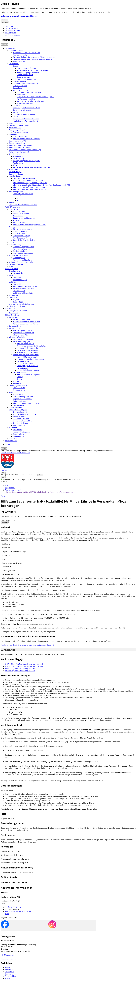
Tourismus (13, 297)
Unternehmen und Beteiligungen (21, 304)
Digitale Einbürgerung (21, 81)
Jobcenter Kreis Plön (20, 335)
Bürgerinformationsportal (22, 229)
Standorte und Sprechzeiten (23, 247)
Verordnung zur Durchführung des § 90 (20, 671)
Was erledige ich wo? (16, 130)
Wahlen (12, 266)
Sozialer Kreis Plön (16, 317)
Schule (19, 379)
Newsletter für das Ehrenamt (28, 352)
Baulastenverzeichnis (25, 75)
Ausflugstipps (18, 302)
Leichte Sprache (11, 444)
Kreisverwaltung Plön (17, 244)
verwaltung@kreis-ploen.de (18, 911)
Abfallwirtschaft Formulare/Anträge (26, 121)
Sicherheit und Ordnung (22, 110)
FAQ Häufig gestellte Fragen (27, 350)
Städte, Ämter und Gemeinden (24, 218)
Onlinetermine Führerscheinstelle (25, 83)
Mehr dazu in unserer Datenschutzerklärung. (19, 16)
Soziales (16, 112)
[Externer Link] (5, 924)
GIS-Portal (16, 106)
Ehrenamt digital (19, 273)
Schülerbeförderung (20, 423)
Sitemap (8, 978)
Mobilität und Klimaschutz (23, 293)
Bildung (20, 377)
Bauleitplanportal (23, 77)
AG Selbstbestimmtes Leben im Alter (26, 322)
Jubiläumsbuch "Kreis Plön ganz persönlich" (29, 225)
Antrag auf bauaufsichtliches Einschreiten (32, 70)
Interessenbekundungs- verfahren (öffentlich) (30, 183)
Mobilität (12, 282)
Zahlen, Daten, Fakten (21, 214)
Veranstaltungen (15, 172)
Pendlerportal (18, 163)
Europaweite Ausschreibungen (24, 178)
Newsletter (17, 383)
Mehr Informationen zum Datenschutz (15, 453)
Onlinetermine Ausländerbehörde (25, 79)
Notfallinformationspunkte (23, 194)
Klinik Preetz (17, 430)
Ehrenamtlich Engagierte (22, 341)
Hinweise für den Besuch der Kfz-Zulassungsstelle (35, 97)
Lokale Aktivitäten (23, 361)
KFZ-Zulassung (18, 158)
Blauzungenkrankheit (17, 143)
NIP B (19, 198)
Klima (11, 275)
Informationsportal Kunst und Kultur (27, 403)
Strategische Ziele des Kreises (24, 240)
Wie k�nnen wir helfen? (10, 475)
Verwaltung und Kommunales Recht (26, 108)
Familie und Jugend (20, 86)
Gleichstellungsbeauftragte (23, 253)
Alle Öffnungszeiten (8, 955)
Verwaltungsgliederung (21, 249)
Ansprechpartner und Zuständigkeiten (31, 346)
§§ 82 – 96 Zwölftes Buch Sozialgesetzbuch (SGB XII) (24, 666)
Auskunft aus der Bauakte (26, 68)
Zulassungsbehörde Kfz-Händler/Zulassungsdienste (32, 59)
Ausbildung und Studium (22, 260)
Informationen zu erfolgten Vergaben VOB (29, 187)
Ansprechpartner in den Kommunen (30, 359)
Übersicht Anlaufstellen (26, 363)
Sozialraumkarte (15, 326)
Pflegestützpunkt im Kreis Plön (24, 330)
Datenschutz (9, 972)
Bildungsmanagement (21, 416)
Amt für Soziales (19, 61)
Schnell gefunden (15, 154)
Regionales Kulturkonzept (22, 399)
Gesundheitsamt (19, 436)
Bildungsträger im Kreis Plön (27, 366)
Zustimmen (5, 22)
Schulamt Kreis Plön (20, 412)
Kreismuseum (18, 394)
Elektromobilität (19, 291)
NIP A (19, 196)
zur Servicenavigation (13, 35)
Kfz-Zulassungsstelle (20, 90)
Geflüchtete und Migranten (23, 339)
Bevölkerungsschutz (16, 191)
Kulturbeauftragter (20, 401)
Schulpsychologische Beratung (24, 414)
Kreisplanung (10, 308)
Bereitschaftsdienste (20, 251)
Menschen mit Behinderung (23, 333)
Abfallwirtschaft (15, 128)
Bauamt (12, 203)
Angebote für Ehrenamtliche (27, 348)
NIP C (19, 200)
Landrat (12, 242)
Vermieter (16, 381)
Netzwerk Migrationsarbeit (27, 357)
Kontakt (8, 967)
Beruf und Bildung (19, 372)
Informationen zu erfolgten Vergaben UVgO (29, 189)
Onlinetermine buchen (17, 50)
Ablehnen (4, 20)
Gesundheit (17, 88)
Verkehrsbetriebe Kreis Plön (23, 288)
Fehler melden (10, 976)
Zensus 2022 (13, 313)
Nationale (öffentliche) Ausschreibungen (28, 180)
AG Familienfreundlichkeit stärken (25, 324)
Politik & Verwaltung (12, 207)
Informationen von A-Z (25, 344)
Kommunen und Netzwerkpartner (26, 355)
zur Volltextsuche (11, 28)
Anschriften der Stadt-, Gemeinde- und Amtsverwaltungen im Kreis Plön (28, 645)
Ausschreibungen (15, 176)
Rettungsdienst (18, 434)
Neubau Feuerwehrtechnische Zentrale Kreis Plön (31, 167)
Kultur (11, 392)
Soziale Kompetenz (16, 328)
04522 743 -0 (13, 907)
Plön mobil (17, 284)
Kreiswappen (18, 216)
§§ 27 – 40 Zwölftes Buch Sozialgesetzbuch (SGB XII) (24, 664)
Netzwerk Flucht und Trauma (28, 370)
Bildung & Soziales (12, 315)
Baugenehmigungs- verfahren (28, 72)
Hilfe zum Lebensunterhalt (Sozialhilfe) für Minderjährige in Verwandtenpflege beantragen (39, 492)
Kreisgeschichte (19, 211)
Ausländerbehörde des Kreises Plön (26, 53)
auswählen (5, 522)
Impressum (9, 969)
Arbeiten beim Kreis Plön (18, 255)
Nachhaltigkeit (14, 295)
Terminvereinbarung (8, 959)
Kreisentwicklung (11, 269)
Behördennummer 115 (17, 141)
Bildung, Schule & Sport (18, 410)
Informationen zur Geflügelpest (21, 145)
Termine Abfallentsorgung (19, 125)
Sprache (4, 448)
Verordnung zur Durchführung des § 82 (20, 668)
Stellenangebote (19, 258)
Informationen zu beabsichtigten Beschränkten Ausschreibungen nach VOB (41, 185)
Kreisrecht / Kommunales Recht (21, 262)
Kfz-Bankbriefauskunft (25, 103)
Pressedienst (14, 169)
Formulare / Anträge (20, 132)
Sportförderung (19, 425)
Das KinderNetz (19, 388)
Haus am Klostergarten (21, 432)
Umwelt (16, 117)
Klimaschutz (17, 277)
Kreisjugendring (19, 390)
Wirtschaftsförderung (17, 306)
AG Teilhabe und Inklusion (22, 319)
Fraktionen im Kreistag (21, 236)
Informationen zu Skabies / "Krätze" (26, 139)
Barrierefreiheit (10, 974)
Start (7, 485)
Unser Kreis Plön (15, 209)
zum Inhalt (9, 26)
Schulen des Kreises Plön (22, 421)
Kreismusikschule (15, 408)
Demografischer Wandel (18, 311)
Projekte (16, 300)
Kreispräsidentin (19, 233)
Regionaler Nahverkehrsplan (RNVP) (26, 286)
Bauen (15, 66)
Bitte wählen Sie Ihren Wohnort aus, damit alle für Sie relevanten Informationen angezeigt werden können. (41, 516)
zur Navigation (10, 33)
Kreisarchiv (13, 438)
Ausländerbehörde (16, 123)
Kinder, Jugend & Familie (18, 385)
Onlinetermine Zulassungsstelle (29, 92)
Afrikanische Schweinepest (19, 152)
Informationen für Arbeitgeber (28, 374)
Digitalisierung (14, 271)
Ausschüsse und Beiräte (22, 238)
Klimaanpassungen (20, 280)
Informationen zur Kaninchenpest (21, 147)
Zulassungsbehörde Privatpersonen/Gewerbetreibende (34, 57)
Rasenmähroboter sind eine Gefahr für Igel (25, 150)
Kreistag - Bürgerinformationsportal (26, 161)
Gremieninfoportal (20, 231)
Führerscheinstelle (20, 55)
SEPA (15, 165)
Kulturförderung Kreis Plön (23, 397)
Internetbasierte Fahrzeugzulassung (30, 101)
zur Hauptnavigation (12, 30)
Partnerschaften (19, 222)
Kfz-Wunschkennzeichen (26, 99)
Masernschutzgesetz (20, 136)
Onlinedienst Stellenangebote (24, 114)
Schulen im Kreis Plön (21, 419)
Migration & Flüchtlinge (17, 337)
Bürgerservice (10, 48)
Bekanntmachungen (16, 174)
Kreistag (12, 227)
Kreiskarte (17, 220)
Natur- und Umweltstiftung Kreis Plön (23, 205)
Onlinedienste (14, 64)
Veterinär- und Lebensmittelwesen (26, 119)
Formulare (21, 94)
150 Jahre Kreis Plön (20, 405)
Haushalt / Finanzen (16, 264)
